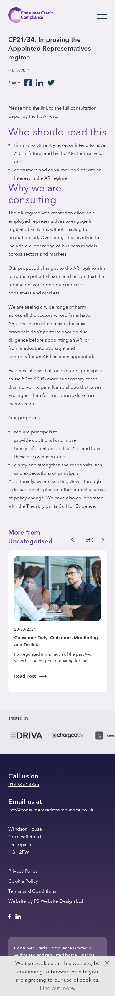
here (52, 116)
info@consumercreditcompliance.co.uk (50, 810)
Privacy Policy (22, 871)
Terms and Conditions (32, 891)
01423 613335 (23, 784)
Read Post (25, 676)
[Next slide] (103, 540)
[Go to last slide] (73, 540)
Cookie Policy (23, 881)
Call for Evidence (76, 506)
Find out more (57, 988)
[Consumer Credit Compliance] (30, 15)
